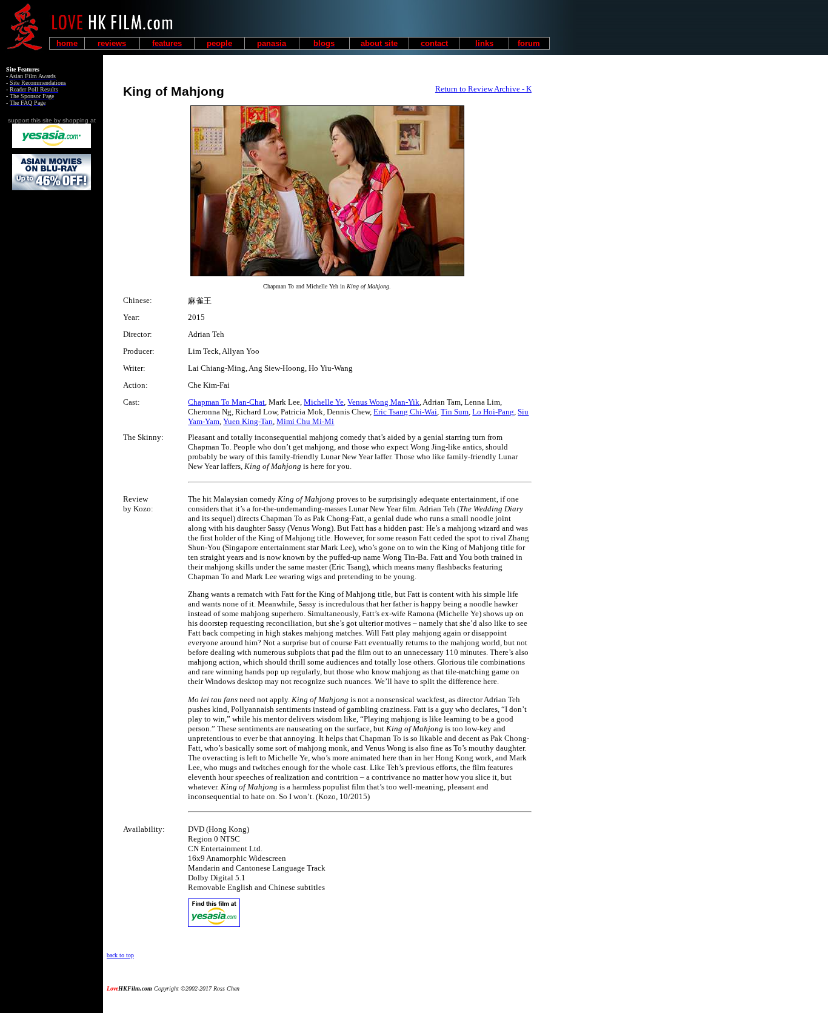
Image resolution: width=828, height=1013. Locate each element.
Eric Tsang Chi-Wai (405, 411)
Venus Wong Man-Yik (383, 402)
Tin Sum (455, 411)
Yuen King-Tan (248, 421)
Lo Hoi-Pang (493, 411)
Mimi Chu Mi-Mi (305, 421)
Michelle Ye (324, 402)
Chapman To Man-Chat (226, 402)
